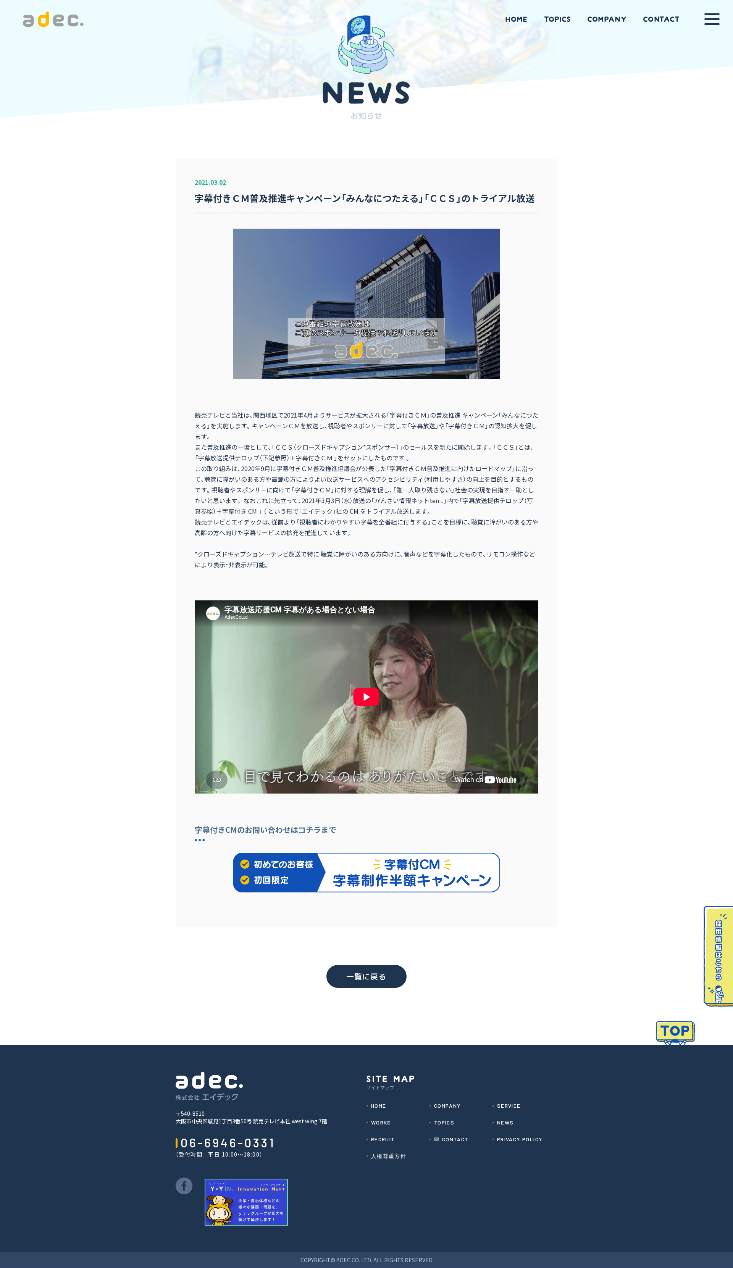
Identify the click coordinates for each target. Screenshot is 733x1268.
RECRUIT (383, 1139)
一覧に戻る (366, 976)
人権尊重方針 (388, 1156)
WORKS (381, 1122)
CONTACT (455, 1139)
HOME (378, 1105)
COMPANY (447, 1105)
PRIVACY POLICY (520, 1139)
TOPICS (444, 1122)
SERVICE (509, 1105)
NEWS (505, 1122)
